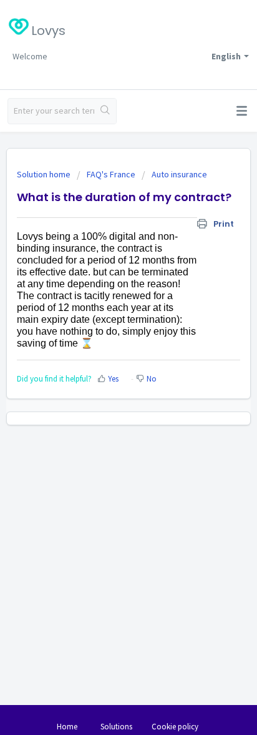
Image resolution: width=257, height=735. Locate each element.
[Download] (105, 360)
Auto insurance (179, 174)
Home (67, 726)
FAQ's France (111, 174)
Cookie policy (175, 726)
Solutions (116, 726)
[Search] (105, 111)
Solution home (44, 174)
